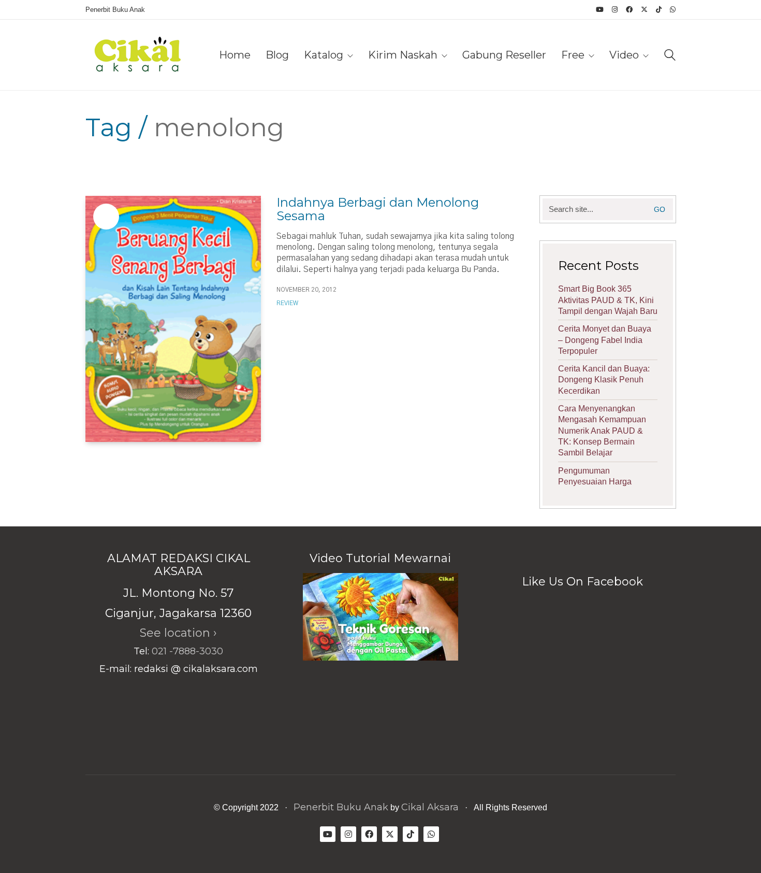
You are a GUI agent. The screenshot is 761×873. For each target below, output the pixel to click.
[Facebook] (369, 834)
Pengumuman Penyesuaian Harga (595, 476)
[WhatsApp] (431, 834)
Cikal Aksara (430, 807)
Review (287, 303)
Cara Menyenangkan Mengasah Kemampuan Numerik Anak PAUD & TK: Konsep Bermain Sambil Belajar (602, 430)
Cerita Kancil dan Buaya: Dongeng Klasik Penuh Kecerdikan (604, 379)
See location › (178, 633)
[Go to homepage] (137, 55)
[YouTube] (327, 834)
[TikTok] (410, 834)
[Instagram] (348, 834)
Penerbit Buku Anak (341, 807)
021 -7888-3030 (187, 651)
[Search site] (670, 56)
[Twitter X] (390, 834)
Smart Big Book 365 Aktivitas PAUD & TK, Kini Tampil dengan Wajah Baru (607, 300)
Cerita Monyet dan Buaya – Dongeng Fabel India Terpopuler (604, 339)
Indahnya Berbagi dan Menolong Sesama (377, 209)
